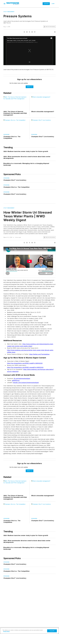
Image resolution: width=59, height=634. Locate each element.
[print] (55, 32)
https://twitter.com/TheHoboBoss (39, 354)
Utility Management (8, 11)
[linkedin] (27, 32)
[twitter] (29, 32)
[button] (4, 4)
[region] (29, 631)
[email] (34, 32)
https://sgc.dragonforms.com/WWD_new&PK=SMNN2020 (25, 363)
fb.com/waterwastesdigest (21, 378)
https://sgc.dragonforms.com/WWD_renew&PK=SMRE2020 (25, 367)
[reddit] (32, 32)
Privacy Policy (6, 631)
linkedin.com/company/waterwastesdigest (26, 382)
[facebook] (24, 32)
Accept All (52, 630)
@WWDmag (15, 380)
